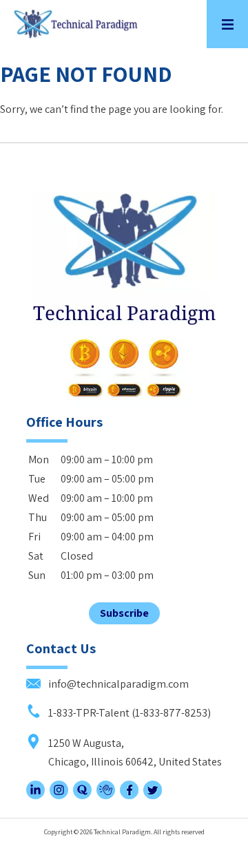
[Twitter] (152, 795)
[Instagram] (59, 795)
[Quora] (82, 795)
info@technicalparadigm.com (117, 684)
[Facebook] (129, 795)
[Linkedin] (35, 795)
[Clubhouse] (105, 795)
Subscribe (124, 613)
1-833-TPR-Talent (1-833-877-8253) (128, 713)
